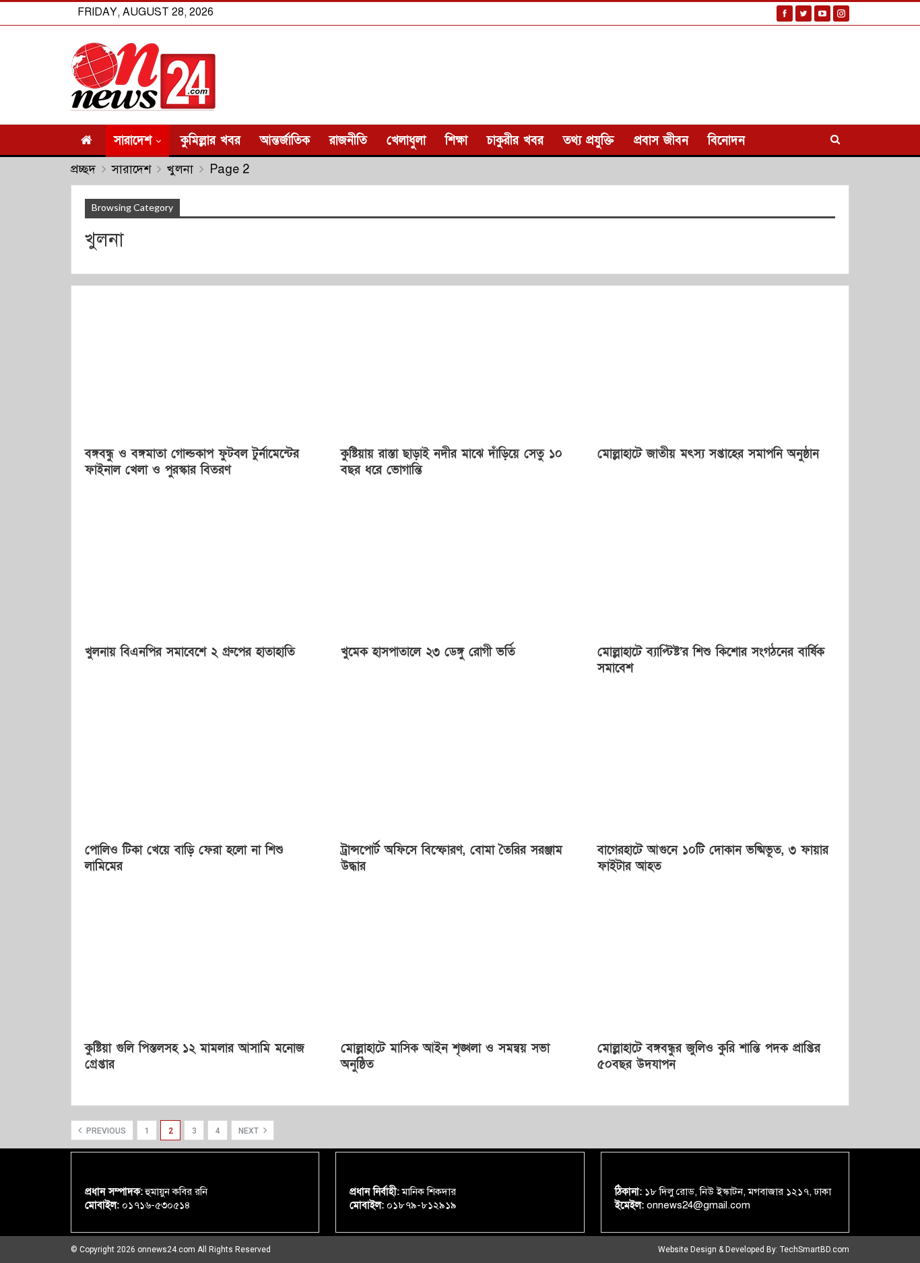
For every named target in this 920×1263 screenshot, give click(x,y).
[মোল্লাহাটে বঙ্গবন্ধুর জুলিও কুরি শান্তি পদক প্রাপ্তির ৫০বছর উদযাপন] (716, 963)
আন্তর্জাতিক (285, 140)
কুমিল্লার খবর (210, 140)
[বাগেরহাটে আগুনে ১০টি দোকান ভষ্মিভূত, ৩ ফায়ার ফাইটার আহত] (716, 765)
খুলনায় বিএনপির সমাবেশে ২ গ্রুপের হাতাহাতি (190, 652)
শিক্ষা (456, 140)
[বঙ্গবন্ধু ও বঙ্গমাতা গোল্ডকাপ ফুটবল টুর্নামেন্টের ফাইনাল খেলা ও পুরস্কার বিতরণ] (204, 368)
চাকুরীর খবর (515, 140)
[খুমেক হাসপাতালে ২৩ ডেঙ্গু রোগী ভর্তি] (460, 566)
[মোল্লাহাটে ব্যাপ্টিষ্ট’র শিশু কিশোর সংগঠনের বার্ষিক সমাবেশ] (716, 566)
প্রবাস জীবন (661, 140)
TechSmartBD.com (814, 1249)
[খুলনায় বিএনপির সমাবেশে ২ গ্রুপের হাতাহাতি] (204, 566)
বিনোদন (726, 140)
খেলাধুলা (406, 140)
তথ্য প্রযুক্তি (588, 140)
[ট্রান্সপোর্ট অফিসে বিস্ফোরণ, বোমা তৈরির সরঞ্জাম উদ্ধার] (460, 765)
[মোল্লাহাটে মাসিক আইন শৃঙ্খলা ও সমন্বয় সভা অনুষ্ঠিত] (460, 963)
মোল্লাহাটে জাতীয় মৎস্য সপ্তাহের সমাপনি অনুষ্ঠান (708, 454)
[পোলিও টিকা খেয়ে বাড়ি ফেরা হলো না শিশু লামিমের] (204, 765)
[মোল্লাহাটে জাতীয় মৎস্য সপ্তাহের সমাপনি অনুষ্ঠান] (716, 368)
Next (249, 1131)
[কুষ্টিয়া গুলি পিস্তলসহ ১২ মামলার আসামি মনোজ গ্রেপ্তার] (204, 963)
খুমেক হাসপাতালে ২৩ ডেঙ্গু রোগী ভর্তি (428, 652)
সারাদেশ (133, 140)
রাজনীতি (348, 140)
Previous (105, 1131)
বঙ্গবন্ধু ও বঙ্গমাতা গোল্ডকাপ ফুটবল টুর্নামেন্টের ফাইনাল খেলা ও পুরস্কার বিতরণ (192, 462)
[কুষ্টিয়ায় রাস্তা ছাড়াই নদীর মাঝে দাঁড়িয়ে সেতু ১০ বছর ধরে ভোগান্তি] (460, 368)
